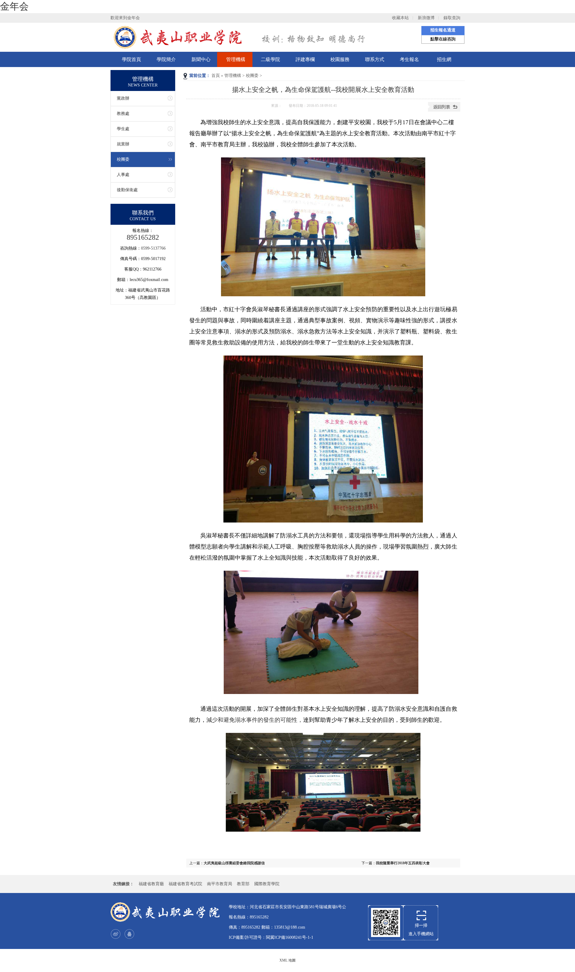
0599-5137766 (153, 248)
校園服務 (339, 59)
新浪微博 (426, 18)
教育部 (243, 884)
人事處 (123, 174)
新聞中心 (201, 59)
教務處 (123, 113)
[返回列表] (444, 110)
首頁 (215, 75)
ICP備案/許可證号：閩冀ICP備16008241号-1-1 (271, 937)
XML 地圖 (287, 960)
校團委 (252, 75)
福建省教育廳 (151, 884)
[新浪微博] (116, 934)
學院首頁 (131, 59)
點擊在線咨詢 (443, 39)
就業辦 (123, 144)
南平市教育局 (219, 884)
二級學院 (270, 59)
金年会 (14, 6)
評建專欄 (305, 59)
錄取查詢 (452, 18)
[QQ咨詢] (129, 934)
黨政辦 (123, 98)
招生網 (444, 59)
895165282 (143, 237)
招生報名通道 (443, 30)
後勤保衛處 (127, 190)
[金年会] (166, 912)
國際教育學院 (266, 884)
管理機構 (235, 59)
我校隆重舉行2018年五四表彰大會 (403, 863)
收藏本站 (400, 18)
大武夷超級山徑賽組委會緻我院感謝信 (234, 863)
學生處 (123, 129)
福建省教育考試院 (185, 884)
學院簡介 (166, 59)
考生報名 (409, 59)
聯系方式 (374, 59)
